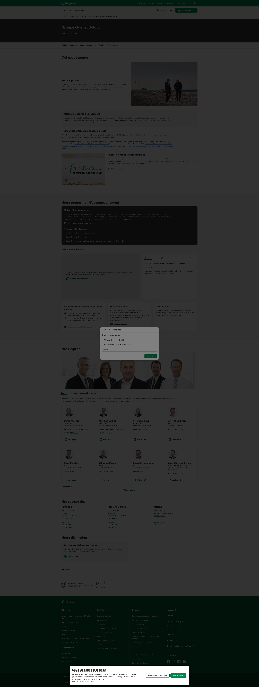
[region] (129, 675)
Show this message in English (83, 682)
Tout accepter (178, 675)
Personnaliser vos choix (157, 675)
